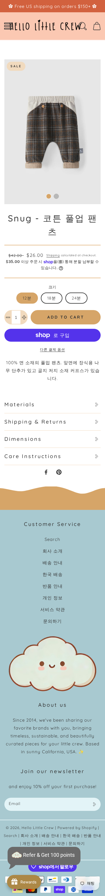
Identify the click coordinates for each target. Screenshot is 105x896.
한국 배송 (53, 574)
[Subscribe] (94, 804)
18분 (51, 298)
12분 (27, 298)
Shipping (53, 255)
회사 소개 (53, 551)
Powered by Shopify (77, 827)
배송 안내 (53, 562)
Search (52, 539)
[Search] (82, 26)
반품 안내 (53, 586)
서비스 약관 (52, 609)
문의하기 (52, 621)
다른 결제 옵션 (52, 349)
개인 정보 (53, 598)
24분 (76, 298)
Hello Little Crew (38, 827)
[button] (8, 26)
